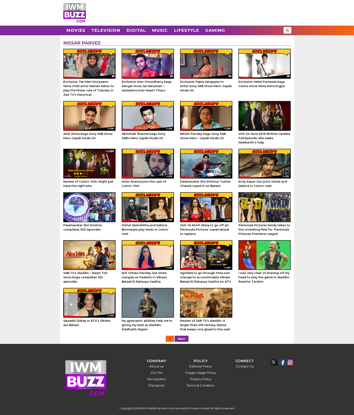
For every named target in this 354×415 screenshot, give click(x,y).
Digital (136, 30)
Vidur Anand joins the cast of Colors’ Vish (144, 184)
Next (181, 338)
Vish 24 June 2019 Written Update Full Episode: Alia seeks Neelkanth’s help (264, 138)
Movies (75, 30)
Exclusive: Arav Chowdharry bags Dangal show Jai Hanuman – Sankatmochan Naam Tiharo (147, 86)
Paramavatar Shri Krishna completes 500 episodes (82, 227)
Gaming (215, 30)
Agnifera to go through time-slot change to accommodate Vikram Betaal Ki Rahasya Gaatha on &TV (205, 277)
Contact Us (244, 366)
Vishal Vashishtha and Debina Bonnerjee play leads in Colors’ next (145, 229)
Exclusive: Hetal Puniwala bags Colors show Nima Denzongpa (261, 84)
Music (160, 30)
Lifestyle (186, 30)
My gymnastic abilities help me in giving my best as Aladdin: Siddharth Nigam (147, 325)
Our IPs (156, 373)
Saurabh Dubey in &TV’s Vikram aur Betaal (86, 323)
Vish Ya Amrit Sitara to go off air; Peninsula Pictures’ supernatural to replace (204, 229)
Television (105, 30)
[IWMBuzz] (74, 13)
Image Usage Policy (200, 373)
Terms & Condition (200, 385)
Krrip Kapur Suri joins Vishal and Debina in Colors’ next (262, 184)
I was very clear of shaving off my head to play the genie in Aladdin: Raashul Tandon (264, 277)
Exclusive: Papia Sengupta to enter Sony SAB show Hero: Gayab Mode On (206, 86)
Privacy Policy (200, 379)
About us (156, 366)
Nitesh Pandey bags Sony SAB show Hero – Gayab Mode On (203, 136)
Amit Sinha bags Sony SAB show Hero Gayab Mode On (87, 136)
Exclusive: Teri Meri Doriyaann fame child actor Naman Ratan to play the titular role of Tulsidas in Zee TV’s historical (88, 88)
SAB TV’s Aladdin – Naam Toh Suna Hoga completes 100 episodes (85, 277)
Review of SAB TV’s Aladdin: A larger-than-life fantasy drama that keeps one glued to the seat (205, 325)
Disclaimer (156, 385)
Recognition (156, 379)
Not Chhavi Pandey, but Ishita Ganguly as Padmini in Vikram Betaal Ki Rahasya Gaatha (144, 277)
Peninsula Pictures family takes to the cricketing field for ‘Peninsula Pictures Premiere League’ (264, 229)
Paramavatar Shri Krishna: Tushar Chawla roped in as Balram (205, 184)
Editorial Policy (200, 366)
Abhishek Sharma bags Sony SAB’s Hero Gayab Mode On (143, 136)
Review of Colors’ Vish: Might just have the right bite (88, 184)
